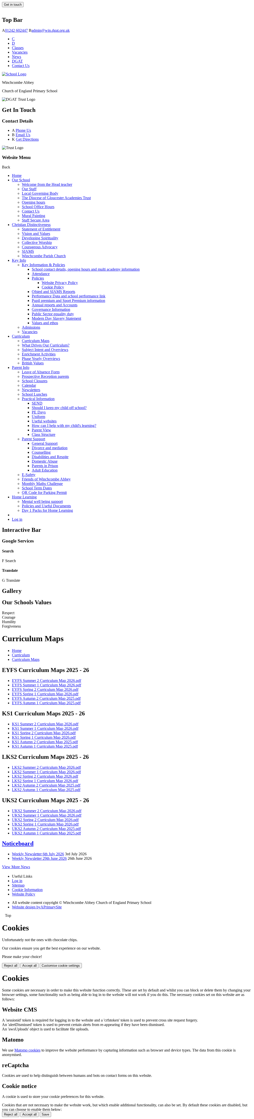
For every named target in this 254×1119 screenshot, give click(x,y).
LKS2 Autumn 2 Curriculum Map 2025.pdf (46, 785)
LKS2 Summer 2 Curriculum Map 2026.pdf (46, 767)
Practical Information (38, 399)
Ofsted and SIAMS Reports (53, 291)
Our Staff (29, 189)
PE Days (39, 412)
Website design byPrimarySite (37, 907)
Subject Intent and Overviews (45, 350)
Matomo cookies (27, 1050)
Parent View (41, 430)
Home (17, 175)
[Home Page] (14, 74)
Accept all (29, 965)
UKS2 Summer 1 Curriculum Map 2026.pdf (46, 815)
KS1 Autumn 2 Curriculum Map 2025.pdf (45, 742)
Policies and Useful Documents (46, 506)
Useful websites (44, 421)
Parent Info (20, 367)
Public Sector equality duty (53, 314)
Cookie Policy (53, 287)
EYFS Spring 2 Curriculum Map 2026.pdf (45, 689)
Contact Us (21, 66)
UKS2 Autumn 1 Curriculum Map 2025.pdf (46, 833)
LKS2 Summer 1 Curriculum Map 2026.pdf (46, 772)
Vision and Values (36, 233)
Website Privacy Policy (60, 283)
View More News (16, 867)
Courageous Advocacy (40, 247)
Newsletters (31, 390)
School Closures (34, 381)
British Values (33, 363)
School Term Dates (37, 488)
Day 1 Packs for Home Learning (47, 510)
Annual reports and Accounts (54, 305)
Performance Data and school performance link (68, 296)
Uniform (38, 417)
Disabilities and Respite (50, 457)
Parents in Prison (45, 466)
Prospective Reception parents (45, 376)
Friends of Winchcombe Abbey (46, 479)
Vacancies (20, 52)
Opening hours (33, 202)
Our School (21, 180)
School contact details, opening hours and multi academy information (86, 269)
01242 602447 (16, 30)
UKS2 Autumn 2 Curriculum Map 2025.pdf (46, 829)
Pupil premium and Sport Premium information (68, 300)
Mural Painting (33, 216)
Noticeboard (17, 843)
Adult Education (45, 470)
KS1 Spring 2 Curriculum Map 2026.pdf (44, 733)
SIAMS (28, 251)
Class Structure (43, 434)
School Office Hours (38, 207)
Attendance (41, 274)
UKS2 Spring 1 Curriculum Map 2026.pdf (45, 824)
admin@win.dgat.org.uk (51, 30)
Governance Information (51, 309)
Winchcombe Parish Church (44, 256)
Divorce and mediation (49, 448)
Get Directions (27, 139)
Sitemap (18, 885)
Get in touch (13, 4)
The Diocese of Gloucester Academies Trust (56, 198)
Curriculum (21, 336)
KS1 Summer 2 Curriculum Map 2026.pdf (45, 724)
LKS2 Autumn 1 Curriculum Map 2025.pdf (46, 790)
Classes (18, 48)
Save (45, 1114)
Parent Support (33, 439)
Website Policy (23, 894)
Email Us (23, 135)
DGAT (17, 61)
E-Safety (28, 475)
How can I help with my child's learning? (64, 425)
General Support (45, 443)
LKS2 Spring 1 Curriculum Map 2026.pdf (45, 781)
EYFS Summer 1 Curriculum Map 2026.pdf (46, 685)
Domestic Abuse (45, 461)
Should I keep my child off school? (59, 408)
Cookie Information (27, 890)
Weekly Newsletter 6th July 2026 (38, 854)
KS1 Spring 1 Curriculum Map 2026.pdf (44, 737)
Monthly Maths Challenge (42, 483)
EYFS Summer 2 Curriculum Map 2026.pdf (46, 680)
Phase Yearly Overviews (41, 358)
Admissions (31, 327)
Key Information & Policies (43, 265)
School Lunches (34, 394)
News (16, 57)
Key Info (19, 260)
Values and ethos (45, 323)
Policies (38, 278)
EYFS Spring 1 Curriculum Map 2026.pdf (45, 694)
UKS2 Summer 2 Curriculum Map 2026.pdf (46, 811)
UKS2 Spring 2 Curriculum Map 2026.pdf (45, 820)
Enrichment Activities (39, 354)
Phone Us (23, 130)
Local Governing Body (40, 193)
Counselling (41, 452)
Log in (17, 519)
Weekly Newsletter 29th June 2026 (39, 858)
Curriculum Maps (35, 341)
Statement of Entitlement (41, 229)
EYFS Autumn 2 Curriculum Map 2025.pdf (46, 698)
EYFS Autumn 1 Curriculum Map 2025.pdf (46, 703)
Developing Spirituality (40, 238)
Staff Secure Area (35, 220)
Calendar (29, 385)
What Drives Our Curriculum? (45, 345)
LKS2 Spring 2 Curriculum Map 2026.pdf (45, 776)
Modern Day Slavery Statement (56, 318)
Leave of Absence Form (41, 372)
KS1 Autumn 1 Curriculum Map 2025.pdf (45, 746)
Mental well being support (42, 501)
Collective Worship (37, 242)
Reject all (10, 965)
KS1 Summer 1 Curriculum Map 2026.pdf (45, 728)
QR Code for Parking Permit (44, 492)
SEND (37, 403)
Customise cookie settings (61, 965)
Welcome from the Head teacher (47, 184)
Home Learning (24, 497)
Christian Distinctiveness (31, 225)
